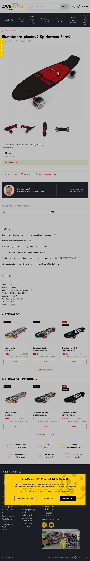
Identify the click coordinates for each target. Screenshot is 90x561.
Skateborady (18, 31)
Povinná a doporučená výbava (73, 20)
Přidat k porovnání (11, 174)
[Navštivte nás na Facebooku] (44, 525)
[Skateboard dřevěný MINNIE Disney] (16, 333)
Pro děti (9, 31)
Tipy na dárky (27, 523)
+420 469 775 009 (48, 513)
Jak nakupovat (7, 507)
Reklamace (6, 513)
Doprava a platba (8, 510)
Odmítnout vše (48, 499)
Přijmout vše (67, 499)
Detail (16, 362)
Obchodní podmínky (9, 516)
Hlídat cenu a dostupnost (48, 174)
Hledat (64, 6)
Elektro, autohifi (21, 20)
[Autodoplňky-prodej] (13, 6)
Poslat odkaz (28, 174)
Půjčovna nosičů (27, 515)
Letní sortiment (27, 526)
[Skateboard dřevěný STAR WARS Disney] (74, 333)
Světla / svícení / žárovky (33, 20)
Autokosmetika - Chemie (46, 20)
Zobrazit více (6, 147)
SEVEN (28, 41)
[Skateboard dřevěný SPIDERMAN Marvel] (45, 333)
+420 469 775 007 (48, 515)
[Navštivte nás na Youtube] (51, 525)
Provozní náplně (60, 20)
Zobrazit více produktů (44, 370)
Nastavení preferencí (25, 499)
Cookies (4, 530)
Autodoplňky (9, 20)
